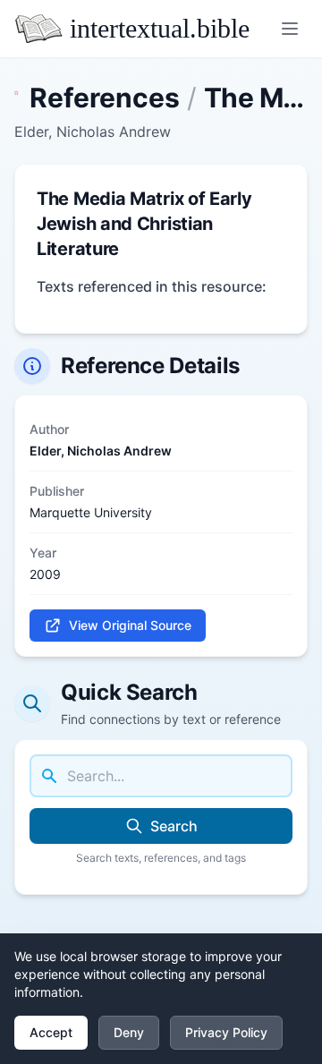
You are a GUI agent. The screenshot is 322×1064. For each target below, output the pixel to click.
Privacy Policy (226, 1032)
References (105, 97)
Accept (51, 1032)
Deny (129, 1032)
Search (174, 826)
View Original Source (130, 625)
